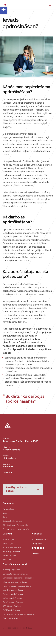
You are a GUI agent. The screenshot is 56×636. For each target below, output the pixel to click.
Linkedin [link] (7, 472)
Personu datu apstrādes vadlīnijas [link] (16, 529)
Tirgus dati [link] (38, 547)
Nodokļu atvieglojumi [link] (40, 539)
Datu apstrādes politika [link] (12, 521)
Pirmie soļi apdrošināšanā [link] (13, 551)
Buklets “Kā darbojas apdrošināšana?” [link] (24, 399)
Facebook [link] (8, 466)
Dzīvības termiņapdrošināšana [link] (15, 574)
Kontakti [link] (6, 517)
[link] (3, 10)
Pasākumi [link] (7, 559)
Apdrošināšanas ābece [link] (12, 547)
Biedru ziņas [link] (8, 543)
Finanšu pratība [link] (9, 555)
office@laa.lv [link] (9, 458)
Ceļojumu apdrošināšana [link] (13, 594)
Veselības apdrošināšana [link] (13, 590)
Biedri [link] (5, 513)
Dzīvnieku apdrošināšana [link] (13, 602)
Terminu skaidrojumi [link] (11, 618)
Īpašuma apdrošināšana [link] (12, 598)
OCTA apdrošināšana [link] (11, 610)
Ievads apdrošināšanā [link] (11, 570)
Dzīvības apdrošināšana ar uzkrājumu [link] (18, 578)
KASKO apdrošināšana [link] (12, 606)
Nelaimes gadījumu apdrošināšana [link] (17, 586)
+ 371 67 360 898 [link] (11, 449)
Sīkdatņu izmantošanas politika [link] (15, 525)
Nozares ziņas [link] (8, 539)
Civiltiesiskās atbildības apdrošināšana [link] (18, 614)
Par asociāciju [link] (8, 509)
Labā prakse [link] (37, 543)
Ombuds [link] (36, 553)
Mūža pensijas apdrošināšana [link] (15, 582)
